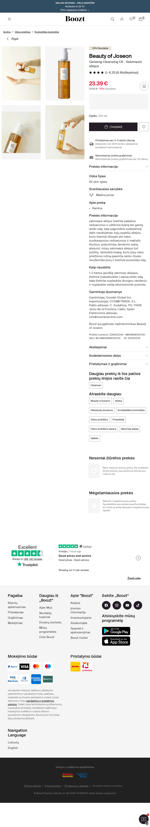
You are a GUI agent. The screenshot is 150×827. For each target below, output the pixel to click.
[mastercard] (36, 667)
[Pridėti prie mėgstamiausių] (143, 127)
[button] (21, 73)
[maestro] (48, 667)
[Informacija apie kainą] (144, 86)
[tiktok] (138, 605)
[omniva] (87, 667)
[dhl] (75, 667)
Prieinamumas (53, 785)
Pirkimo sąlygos (32, 785)
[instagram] (116, 605)
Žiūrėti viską (134, 578)
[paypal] (13, 667)
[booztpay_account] (48, 679)
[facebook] (106, 605)
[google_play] (116, 631)
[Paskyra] (122, 19)
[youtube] (127, 605)
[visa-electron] (13, 679)
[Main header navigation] (9, 19)
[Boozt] (75, 19)
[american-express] (36, 679)
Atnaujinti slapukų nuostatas (107, 786)
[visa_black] (24, 667)
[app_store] (116, 641)
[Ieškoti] (112, 19)
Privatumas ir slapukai (76, 785)
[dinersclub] (24, 679)
